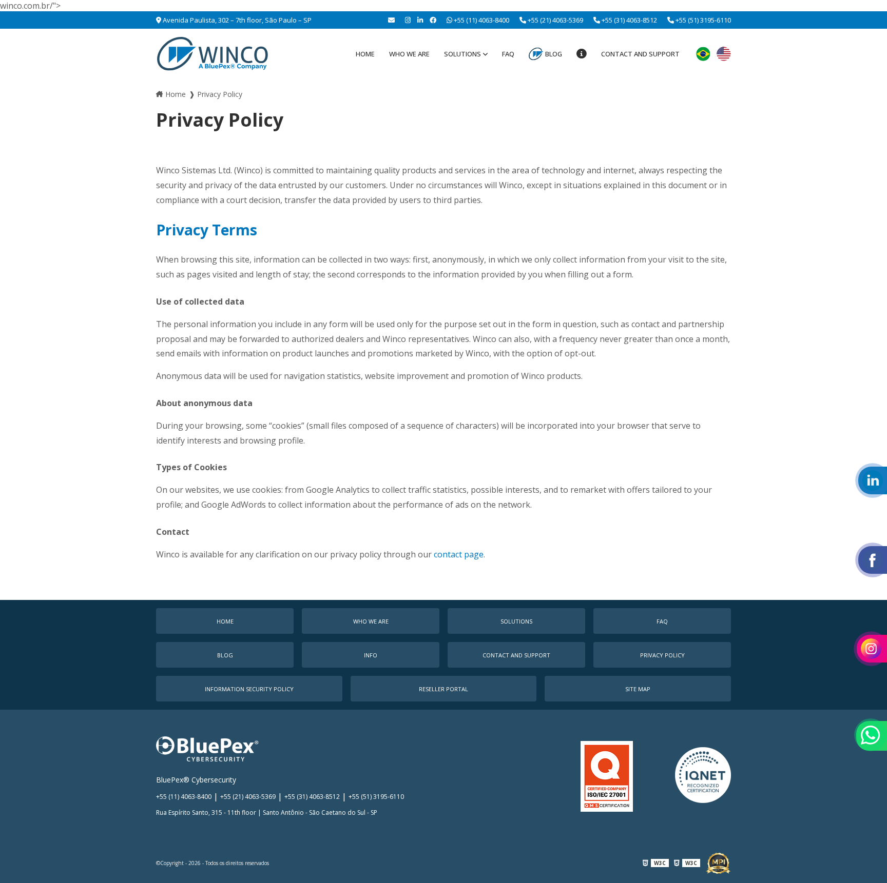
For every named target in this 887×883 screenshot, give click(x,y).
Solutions (462, 53)
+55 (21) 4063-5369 (554, 20)
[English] (724, 54)
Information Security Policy (249, 689)
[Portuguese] (703, 54)
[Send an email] (391, 20)
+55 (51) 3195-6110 (702, 20)
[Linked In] (420, 20)
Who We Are (409, 53)
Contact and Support (640, 53)
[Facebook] (433, 20)
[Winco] (212, 54)
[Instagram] (408, 20)
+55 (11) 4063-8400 (480, 20)
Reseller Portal (443, 689)
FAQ (508, 53)
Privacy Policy (662, 655)
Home (365, 53)
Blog (553, 53)
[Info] (581, 54)
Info (370, 655)
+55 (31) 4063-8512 (628, 20)
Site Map (637, 689)
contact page (459, 554)
